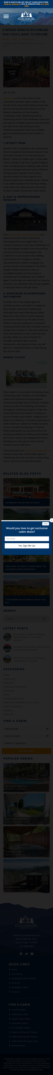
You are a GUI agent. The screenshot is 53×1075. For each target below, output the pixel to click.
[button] (6, 16)
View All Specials (12, 4)
